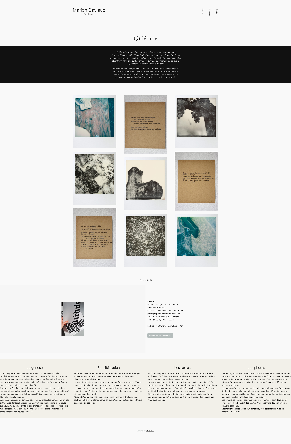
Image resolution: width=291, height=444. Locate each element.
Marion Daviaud (89, 10)
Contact (217, 12)
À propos (210, 12)
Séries (203, 11)
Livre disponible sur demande (160, 335)
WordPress (150, 431)
